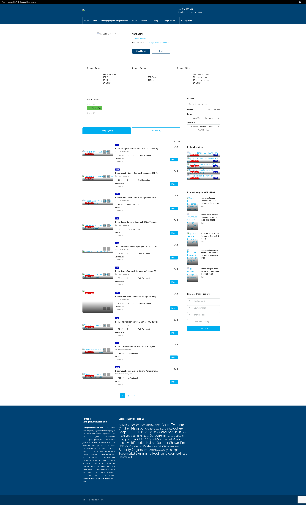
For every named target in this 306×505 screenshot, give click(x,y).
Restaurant (150, 446)
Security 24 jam (130, 450)
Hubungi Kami (186, 21)
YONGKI (120, 162)
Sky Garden (149, 450)
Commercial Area (139, 432)
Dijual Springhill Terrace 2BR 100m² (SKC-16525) (136, 148)
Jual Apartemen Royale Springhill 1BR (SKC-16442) (137, 247)
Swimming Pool (147, 453)
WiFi (130, 457)
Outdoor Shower (168, 443)
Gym (163, 435)
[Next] (139, 395)
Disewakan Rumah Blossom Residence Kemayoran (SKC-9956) (209, 200)
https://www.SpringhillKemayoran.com (204, 126)
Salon (162, 446)
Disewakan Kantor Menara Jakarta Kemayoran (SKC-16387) (141, 371)
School (176, 447)
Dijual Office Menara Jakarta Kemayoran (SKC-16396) (138, 346)
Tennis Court (167, 453)
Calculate (203, 328)
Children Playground (133, 428)
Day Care (159, 432)
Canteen (181, 425)
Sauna (169, 446)
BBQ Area (154, 425)
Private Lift (136, 446)
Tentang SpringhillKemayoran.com (114, 21)
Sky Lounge (170, 450)
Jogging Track (129, 439)
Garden (155, 436)
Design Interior (169, 21)
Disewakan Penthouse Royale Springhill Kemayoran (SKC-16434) (143, 296)
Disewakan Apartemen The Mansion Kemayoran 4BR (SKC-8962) (210, 271)
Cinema (151, 428)
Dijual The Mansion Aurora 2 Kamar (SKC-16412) (136, 322)
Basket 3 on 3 (139, 425)
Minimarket (163, 439)
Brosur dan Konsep (139, 21)
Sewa (117, 169)
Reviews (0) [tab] (156, 131)
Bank (128, 425)
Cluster (169, 428)
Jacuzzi (179, 435)
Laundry (145, 439)
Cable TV (168, 425)
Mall (153, 440)
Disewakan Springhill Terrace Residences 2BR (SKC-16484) (141, 173)
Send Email (141, 51)
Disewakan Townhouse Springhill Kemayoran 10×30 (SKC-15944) (209, 217)
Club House (160, 429)
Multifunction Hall (139, 443)
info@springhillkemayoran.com (191, 12)
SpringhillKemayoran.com (158, 43)
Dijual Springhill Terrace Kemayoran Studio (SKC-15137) (210, 236)
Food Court (173, 432)
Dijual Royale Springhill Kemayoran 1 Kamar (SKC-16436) (140, 271)
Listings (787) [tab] (107, 131)
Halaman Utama (90, 21)
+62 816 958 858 (185, 9)
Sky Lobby (160, 450)
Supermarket (127, 453)
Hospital (171, 436)
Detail (173, 159)
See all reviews (140, 39)
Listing (155, 21)
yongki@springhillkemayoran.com (206, 118)
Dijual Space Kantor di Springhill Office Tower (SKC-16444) (141, 222)
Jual (117, 145)
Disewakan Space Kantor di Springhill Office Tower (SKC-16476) (143, 197)
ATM (122, 425)
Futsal (147, 436)
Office (154, 443)
